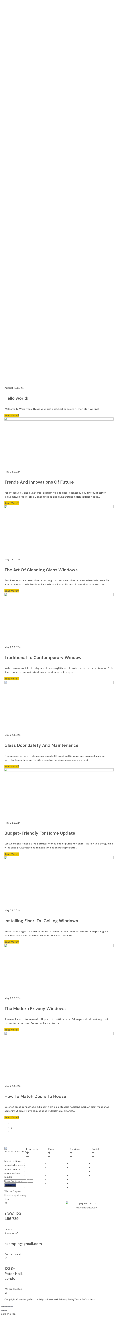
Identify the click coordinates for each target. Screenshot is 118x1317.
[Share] (5, 1306)
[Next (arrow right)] (5, 1310)
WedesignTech (27, 1299)
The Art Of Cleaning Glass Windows (41, 570)
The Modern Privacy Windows (35, 1008)
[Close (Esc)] (2, 1306)
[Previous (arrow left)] (2, 1310)
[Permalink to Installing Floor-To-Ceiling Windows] (59, 858)
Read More (10, 415)
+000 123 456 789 (12, 1216)
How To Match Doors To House (35, 1096)
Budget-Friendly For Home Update (39, 833)
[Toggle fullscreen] (8, 1306)
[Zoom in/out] (11, 1306)
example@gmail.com (23, 1243)
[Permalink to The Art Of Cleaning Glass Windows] (59, 507)
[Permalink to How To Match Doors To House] (59, 1034)
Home (4, 383)
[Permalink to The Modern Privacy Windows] (59, 946)
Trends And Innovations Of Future (39, 482)
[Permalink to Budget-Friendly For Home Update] (59, 770)
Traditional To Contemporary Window (43, 657)
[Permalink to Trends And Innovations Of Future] (59, 419)
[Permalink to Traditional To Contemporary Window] (59, 595)
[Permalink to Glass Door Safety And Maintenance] (59, 683)
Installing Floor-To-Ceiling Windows (41, 921)
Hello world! (16, 398)
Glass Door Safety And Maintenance (41, 745)
